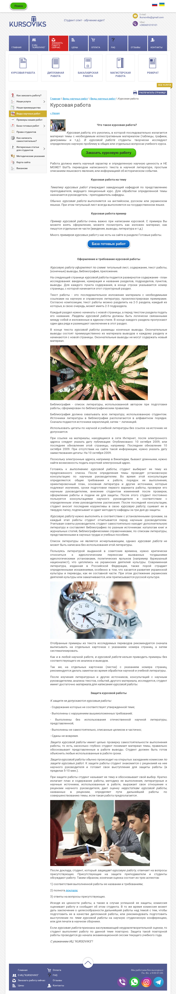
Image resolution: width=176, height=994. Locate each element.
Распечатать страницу (152, 92)
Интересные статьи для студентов (27, 148)
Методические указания (30, 156)
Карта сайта (23, 162)
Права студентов (26, 132)
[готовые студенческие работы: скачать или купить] (108, 248)
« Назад (55, 113)
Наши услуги (23, 101)
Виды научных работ (28, 113)
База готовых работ (27, 125)
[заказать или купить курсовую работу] (109, 157)
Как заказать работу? (28, 95)
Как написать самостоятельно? (26, 139)
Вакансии (22, 168)
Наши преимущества (28, 107)
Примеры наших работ (29, 119)
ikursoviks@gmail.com (152, 17)
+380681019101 (146, 23)
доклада (71, 890)
